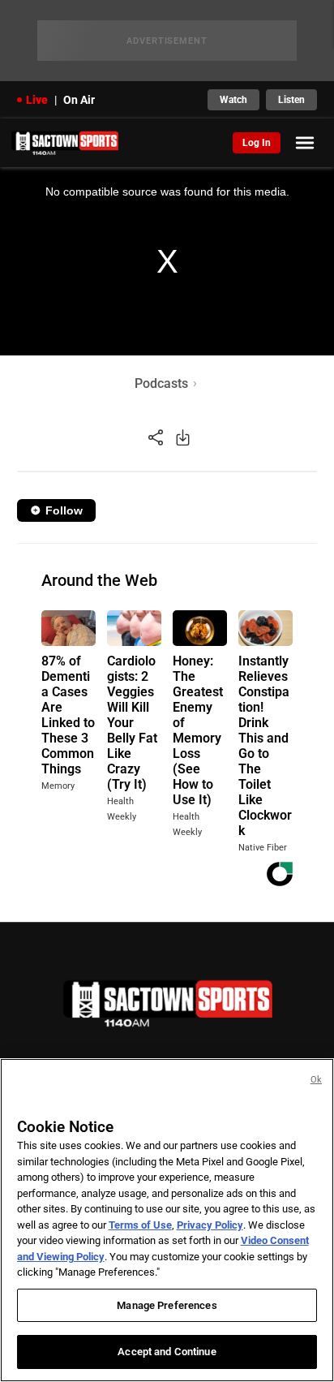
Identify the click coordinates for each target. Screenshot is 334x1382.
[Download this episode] (182, 437)
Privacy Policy (210, 1225)
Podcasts (161, 383)
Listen (291, 99)
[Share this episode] (155, 437)
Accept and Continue (167, 1351)
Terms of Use (140, 1225)
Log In (256, 143)
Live (37, 99)
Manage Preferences (166, 1305)
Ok (316, 1079)
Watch (233, 99)
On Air (79, 99)
